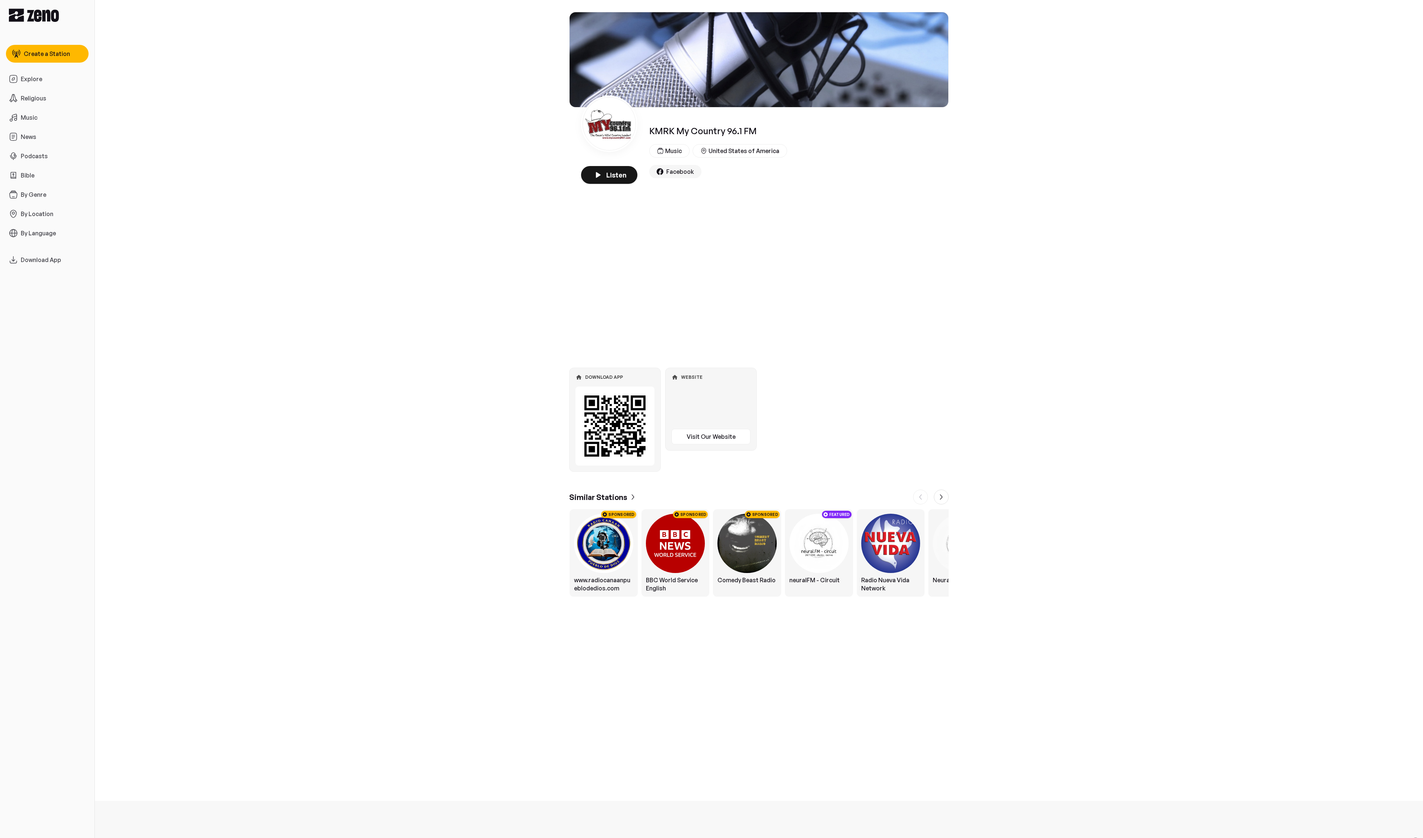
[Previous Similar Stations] (920, 497)
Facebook (680, 171)
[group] (759, 553)
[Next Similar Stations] (941, 497)
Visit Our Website (711, 436)
